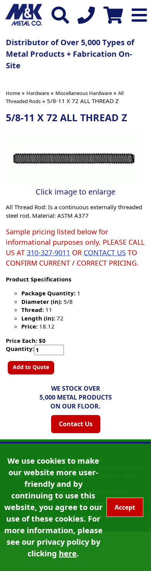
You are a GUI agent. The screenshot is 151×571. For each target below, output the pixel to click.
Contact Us (76, 424)
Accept (125, 507)
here (68, 553)
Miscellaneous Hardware (83, 93)
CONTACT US (105, 252)
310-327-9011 (48, 252)
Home (13, 93)
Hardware (37, 93)
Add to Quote (31, 367)
